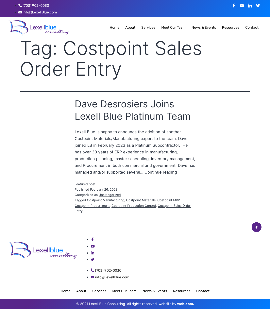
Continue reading (160, 172)
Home (114, 27)
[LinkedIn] (249, 5)
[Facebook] (233, 5)
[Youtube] (241, 5)
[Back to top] (257, 227)
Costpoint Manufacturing (105, 200)
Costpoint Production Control (133, 206)
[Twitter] (258, 5)
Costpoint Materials (141, 200)
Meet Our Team (173, 27)
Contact (252, 27)
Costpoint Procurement (92, 206)
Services (148, 27)
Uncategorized (110, 195)
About (130, 27)
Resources (230, 27)
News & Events (204, 27)
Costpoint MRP (168, 200)
